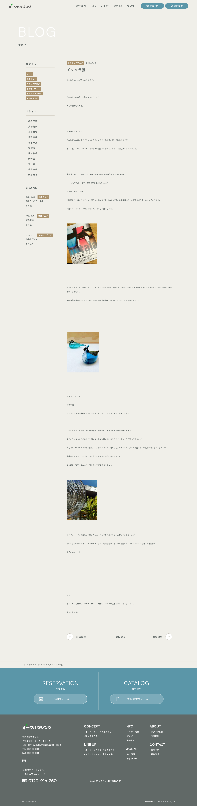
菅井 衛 (31, 164)
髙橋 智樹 (32, 126)
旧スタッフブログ (34, 93)
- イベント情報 (132, 731)
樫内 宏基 (32, 121)
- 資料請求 (154, 754)
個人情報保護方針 (29, 801)
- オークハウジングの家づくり (97, 731)
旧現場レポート (33, 88)
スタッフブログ (33, 84)
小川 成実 (32, 131)
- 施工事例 (130, 754)
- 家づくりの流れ (91, 736)
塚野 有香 (32, 137)
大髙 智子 (32, 174)
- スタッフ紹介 (156, 731)
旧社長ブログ (32, 98)
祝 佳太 (31, 148)
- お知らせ (130, 740)
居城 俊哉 (32, 153)
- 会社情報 (154, 736)
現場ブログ (31, 79)
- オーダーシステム (99, 750)
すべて (29, 74)
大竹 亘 (31, 158)
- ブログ (129, 736)
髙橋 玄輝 (32, 169)
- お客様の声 (131, 758)
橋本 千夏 (32, 142)
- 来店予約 (154, 750)
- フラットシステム (98, 754)
